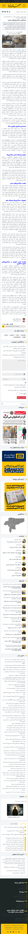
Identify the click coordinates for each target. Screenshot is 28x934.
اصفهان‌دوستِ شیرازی (16, 575)
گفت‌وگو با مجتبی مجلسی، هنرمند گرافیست (12, 605)
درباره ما (24, 887)
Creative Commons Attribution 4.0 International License (14, 928)
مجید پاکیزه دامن (17, 319)
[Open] (24, 5)
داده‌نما (22, 796)
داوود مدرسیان (18, 562)
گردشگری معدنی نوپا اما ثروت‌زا (14, 570)
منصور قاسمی (18, 567)
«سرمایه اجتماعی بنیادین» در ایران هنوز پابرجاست (12, 601)
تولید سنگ (23, 335)
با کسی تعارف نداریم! (16, 621)
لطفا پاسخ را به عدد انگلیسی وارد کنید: (17, 390)
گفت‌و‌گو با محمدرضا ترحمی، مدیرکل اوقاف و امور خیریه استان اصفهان (12, 618)
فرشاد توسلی (18, 545)
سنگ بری (12, 335)
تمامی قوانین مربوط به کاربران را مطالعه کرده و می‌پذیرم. (14, 386)
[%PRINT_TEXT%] (9, 12)
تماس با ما (23, 885)
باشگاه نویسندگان (22, 904)
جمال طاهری (18, 550)
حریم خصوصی (11, 385)
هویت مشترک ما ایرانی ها (15, 547)
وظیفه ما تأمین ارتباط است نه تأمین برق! (12, 614)
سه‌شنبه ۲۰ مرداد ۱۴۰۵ (19, 801)
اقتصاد (17, 12)
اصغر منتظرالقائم (18, 573)
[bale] (10, 932)
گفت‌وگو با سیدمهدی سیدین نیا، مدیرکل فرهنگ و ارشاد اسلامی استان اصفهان (13, 645)
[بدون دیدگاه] (7, 12)
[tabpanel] (14, 838)
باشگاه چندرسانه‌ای (21, 906)
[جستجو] (2, 403)
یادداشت (21, 536)
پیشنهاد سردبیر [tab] (14, 824)
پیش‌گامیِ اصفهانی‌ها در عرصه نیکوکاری (12, 594)
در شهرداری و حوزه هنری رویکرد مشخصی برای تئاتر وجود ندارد (12, 587)
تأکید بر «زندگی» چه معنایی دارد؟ (14, 542)
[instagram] (6, 1)
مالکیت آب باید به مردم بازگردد (14, 628)
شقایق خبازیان (18, 557)
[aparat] (2, 1)
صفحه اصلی (23, 12)
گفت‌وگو (21, 581)
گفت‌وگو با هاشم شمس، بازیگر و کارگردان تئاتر (12, 584)
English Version (22, 889)
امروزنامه (21, 407)
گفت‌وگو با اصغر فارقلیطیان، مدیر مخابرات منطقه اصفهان (12, 611)
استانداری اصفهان (22, 895)
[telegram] (4, 1)
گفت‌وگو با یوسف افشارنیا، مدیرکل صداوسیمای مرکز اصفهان (11, 638)
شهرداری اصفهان (22, 898)
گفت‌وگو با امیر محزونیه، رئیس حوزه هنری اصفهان (12, 631)
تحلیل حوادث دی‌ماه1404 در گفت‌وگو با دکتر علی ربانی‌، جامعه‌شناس (12, 598)
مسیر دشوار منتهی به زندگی (15, 559)
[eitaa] (8, 1)
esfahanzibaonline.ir (17, 926)
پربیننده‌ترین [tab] (23, 824)
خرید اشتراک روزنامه (21, 907)
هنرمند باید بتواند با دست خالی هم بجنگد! (12, 608)
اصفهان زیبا (18, 50)
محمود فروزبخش (17, 539)
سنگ (18, 335)
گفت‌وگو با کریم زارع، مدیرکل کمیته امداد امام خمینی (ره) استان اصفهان (12, 591)
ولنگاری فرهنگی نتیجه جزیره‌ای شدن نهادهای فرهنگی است (13, 649)
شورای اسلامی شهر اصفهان (19, 896)
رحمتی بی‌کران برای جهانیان (14, 817)
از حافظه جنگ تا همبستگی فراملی (13, 565)
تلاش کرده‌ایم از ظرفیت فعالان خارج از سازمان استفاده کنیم (13, 641)
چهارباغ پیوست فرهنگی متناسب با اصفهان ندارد (12, 553)
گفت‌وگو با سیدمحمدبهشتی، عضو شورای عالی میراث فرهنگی (12, 624)
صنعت (6, 335)
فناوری (24, 337)
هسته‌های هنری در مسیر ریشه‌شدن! (13, 634)
